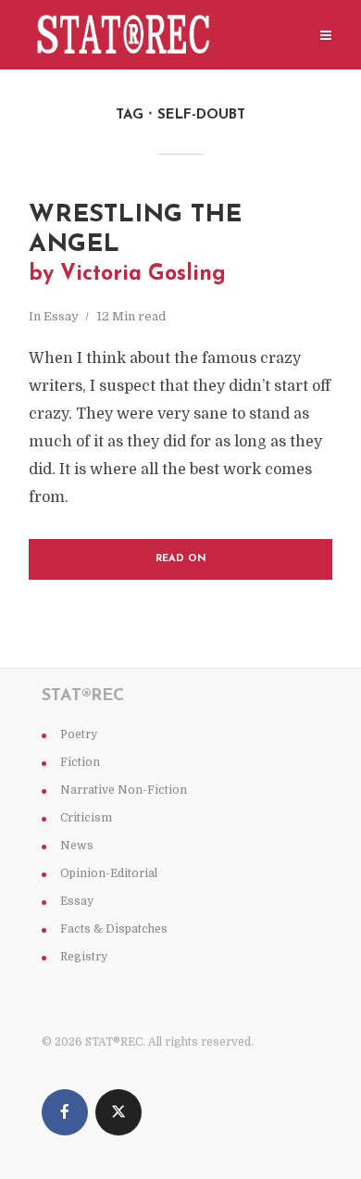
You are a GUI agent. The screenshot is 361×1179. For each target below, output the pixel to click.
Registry (83, 956)
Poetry (78, 734)
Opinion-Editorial (108, 873)
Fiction (80, 762)
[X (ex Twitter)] (118, 1112)
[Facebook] (65, 1112)
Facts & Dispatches (114, 928)
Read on (181, 559)
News (76, 845)
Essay (61, 316)
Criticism (86, 817)
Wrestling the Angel (135, 244)
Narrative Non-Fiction (123, 790)
